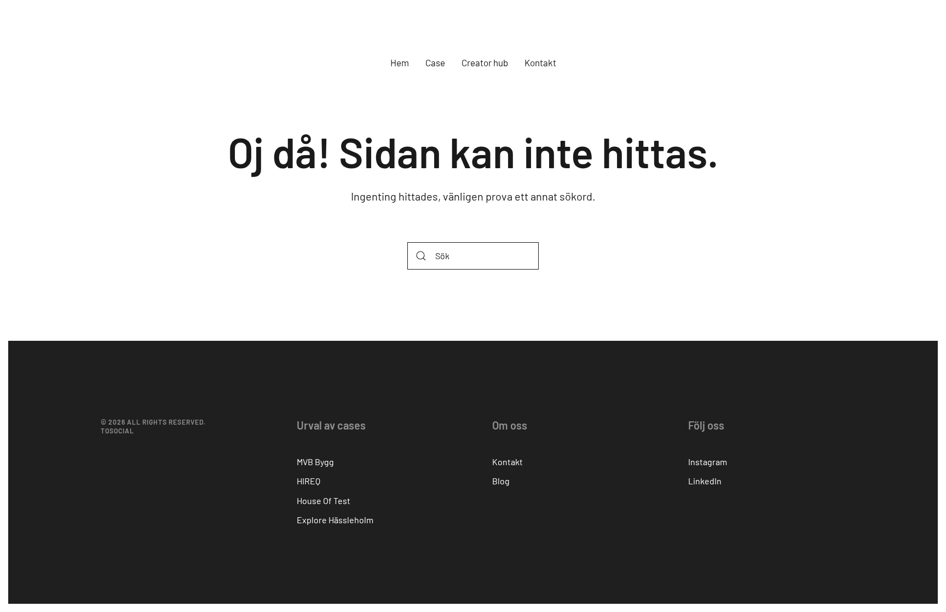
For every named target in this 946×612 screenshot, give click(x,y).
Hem (399, 62)
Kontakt (540, 62)
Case (435, 62)
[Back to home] (473, 27)
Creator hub (485, 62)
